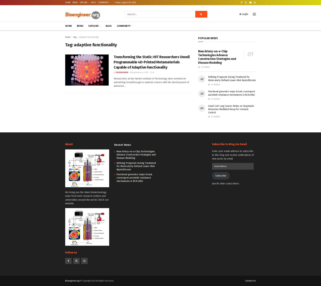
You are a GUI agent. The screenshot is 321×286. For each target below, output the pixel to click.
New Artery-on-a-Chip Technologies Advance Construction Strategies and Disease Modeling (217, 57)
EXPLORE (83, 2)
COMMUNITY (103, 2)
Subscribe (220, 175)
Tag (74, 37)
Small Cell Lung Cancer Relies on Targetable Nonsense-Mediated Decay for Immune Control (231, 109)
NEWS (75, 2)
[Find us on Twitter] (246, 2)
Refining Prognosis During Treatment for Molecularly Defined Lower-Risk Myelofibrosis (136, 166)
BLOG (93, 2)
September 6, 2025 (140, 72)
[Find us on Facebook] (241, 2)
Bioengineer (122, 72)
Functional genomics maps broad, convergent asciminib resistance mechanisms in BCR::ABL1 (134, 177)
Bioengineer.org (72, 281)
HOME (68, 2)
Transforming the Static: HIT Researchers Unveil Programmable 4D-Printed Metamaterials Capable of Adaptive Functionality (152, 62)
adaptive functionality (89, 37)
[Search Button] (201, 14)
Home (67, 37)
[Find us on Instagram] (84, 261)
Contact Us (250, 280)
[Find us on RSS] (255, 2)
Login (244, 14)
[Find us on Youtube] (250, 2)
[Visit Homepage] (90, 14)
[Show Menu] (254, 14)
